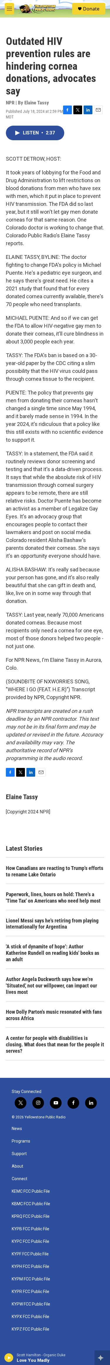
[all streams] (102, 1357)
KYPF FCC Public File (30, 1254)
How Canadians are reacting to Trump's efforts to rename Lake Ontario (54, 871)
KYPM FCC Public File (31, 1279)
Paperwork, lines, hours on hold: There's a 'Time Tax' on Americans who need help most (53, 897)
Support (19, 1154)
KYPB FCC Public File (30, 1229)
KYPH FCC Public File (30, 1266)
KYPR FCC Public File (30, 1291)
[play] (9, 1358)
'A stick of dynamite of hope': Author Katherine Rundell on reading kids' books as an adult (52, 952)
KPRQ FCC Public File (31, 1216)
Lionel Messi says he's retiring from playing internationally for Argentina (52, 923)
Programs (21, 1141)
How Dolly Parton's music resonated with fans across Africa (54, 1015)
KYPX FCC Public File (30, 1317)
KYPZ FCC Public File (30, 1329)
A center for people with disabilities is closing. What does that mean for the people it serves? (55, 1044)
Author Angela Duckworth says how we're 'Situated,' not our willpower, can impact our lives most (51, 985)
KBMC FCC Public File (31, 1204)
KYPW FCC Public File (31, 1304)
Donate (91, 8)
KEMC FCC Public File (31, 1191)
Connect (19, 1179)
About (17, 1166)
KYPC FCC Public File (30, 1241)
